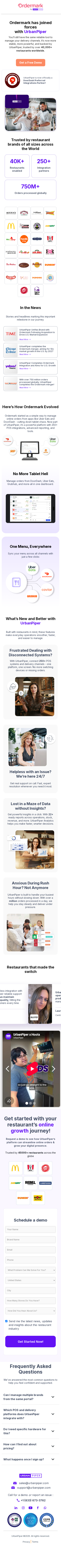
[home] (30, 6)
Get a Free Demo (30, 62)
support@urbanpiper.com (33, 1487)
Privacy (26, 1542)
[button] (7, 1069)
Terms (35, 1542)
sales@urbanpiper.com (34, 1483)
